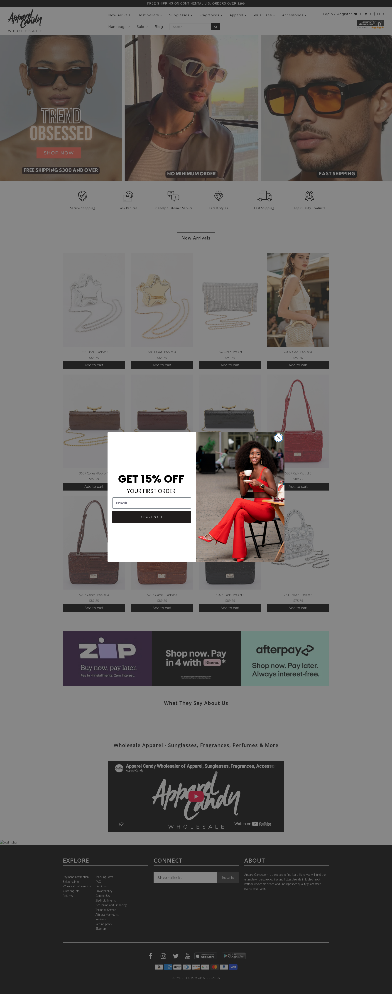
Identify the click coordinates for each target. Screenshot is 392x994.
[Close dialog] (279, 438)
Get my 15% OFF (152, 517)
